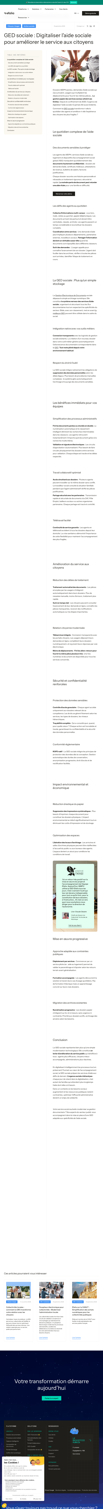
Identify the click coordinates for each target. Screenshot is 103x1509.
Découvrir (73, 2)
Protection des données (89, 1490)
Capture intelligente (12, 1441)
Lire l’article (10, 1338)
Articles (50, 1438)
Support (51, 1453)
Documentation (53, 1450)
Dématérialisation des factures (34, 1439)
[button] (23, 9)
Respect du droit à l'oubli (15, 75)
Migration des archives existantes (18, 127)
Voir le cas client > (75, 925)
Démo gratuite (90, 13)
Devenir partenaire (54, 1469)
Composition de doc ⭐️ (34, 1450)
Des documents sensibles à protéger (19, 63)
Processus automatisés (13, 1438)
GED (56, 348)
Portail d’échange (11, 1450)
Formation (51, 1457)
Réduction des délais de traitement (18, 95)
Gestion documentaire (13, 1435)
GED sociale (69, 109)
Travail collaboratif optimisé (16, 85)
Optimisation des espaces (15, 117)
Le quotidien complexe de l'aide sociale (20, 59)
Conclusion (10, 130)
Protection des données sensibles (18, 104)
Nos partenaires (53, 1466)
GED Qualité (31, 1446)
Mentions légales (60, 1490)
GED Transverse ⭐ (33, 1435)
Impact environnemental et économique (20, 111)
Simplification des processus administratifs (21, 82)
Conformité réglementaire (16, 108)
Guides (50, 1441)
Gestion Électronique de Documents (70, 295)
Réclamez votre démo (64, 194)
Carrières (76, 1454)
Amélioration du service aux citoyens (18, 92)
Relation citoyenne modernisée (17, 98)
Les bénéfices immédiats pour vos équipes (20, 79)
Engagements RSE (79, 1451)
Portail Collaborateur (33, 1443)
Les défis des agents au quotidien (18, 66)
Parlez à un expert (51, 1398)
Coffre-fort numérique (13, 1453)
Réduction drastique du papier (17, 114)
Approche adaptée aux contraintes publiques (21, 124)
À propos (76, 1447)
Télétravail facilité (13, 88)
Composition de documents (11, 1445)
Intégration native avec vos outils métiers (20, 72)
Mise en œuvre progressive (15, 121)
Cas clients (63, 9)
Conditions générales (74, 1490)
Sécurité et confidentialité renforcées (19, 101)
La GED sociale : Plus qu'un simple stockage (21, 69)
